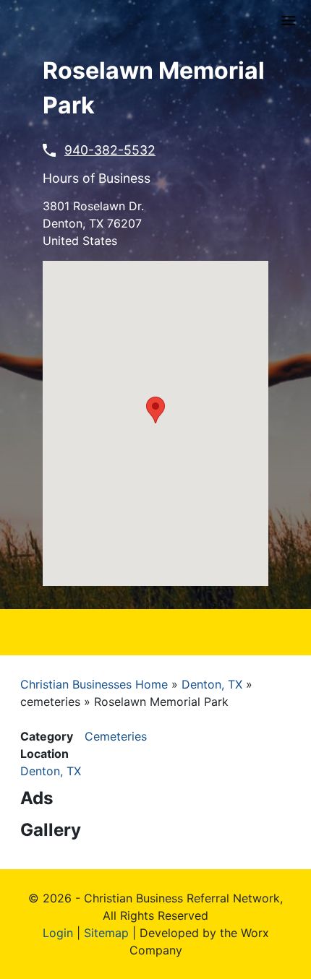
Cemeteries (116, 736)
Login (58, 933)
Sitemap (106, 933)
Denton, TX (212, 684)
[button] (155, 410)
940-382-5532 (110, 150)
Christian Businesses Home (94, 684)
